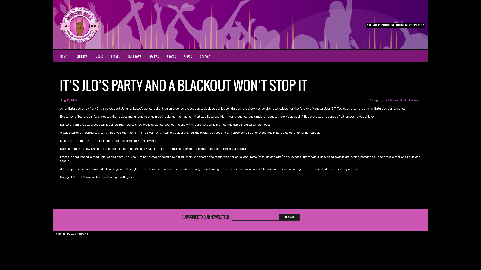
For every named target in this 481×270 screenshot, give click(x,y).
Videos (188, 56)
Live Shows (134, 56)
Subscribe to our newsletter (205, 217)
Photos (171, 56)
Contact (205, 56)
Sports (115, 56)
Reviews (154, 56)
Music (99, 56)
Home (63, 56)
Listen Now (81, 56)
